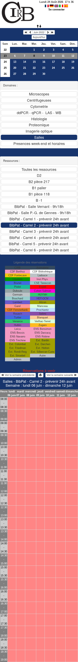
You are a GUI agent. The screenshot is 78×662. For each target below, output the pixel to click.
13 (14, 61)
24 (5, 61)
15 (34, 61)
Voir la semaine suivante (60, 375)
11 (63, 55)
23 (5, 55)
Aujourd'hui (39, 37)
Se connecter (56, 9)
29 (34, 73)
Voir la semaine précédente (19, 375)
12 (72, 55)
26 (72, 67)
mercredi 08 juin (30, 393)
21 (24, 67)
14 (24, 61)
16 (43, 61)
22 (5, 49)
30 (43, 73)
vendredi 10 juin (50, 393)
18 (63, 61)
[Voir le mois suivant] (47, 32)
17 (53, 61)
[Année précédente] (25, 32)
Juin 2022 (39, 32)
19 (72, 61)
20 (14, 67)
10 (53, 55)
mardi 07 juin (20, 393)
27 (14, 73)
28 (24, 73)
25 (5, 67)
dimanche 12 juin (72, 393)
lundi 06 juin (12, 393)
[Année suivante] (52, 32)
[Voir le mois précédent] (30, 32)
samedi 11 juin (60, 393)
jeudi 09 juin (40, 393)
